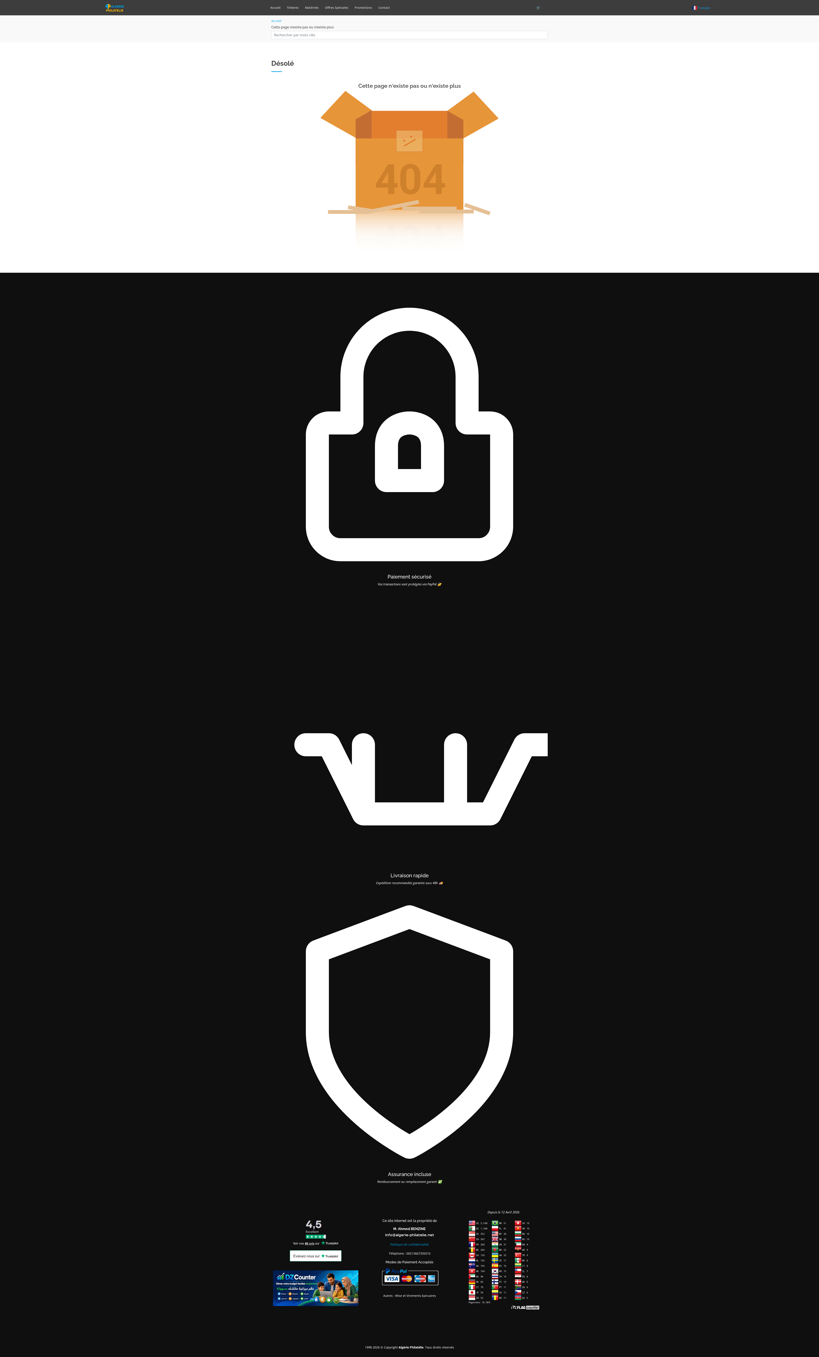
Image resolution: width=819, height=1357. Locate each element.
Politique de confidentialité (409, 1244)
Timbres (293, 8)
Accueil (275, 8)
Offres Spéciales (336, 8)
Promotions (363, 8)
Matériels (312, 8)
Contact (384, 8)
